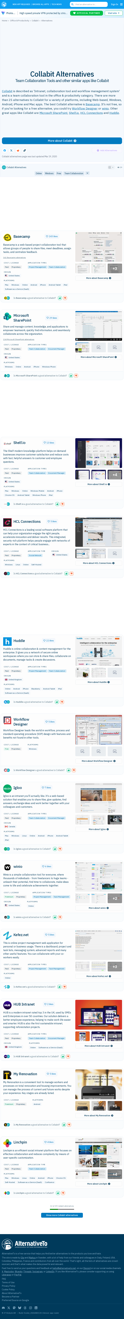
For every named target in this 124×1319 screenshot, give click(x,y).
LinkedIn (50, 1271)
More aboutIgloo (97, 829)
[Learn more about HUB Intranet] (7, 1005)
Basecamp (93, 104)
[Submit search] (72, 4)
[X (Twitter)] (8, 1307)
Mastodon (9, 1271)
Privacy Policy (8, 1285)
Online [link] (39, 173)
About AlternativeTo (11, 1293)
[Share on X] (11, 150)
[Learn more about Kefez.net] (7, 935)
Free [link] (59, 173)
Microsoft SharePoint (53, 113)
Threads (27, 1271)
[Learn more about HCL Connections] (7, 522)
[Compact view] (112, 167)
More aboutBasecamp (97, 278)
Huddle (114, 113)
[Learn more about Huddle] (7, 641)
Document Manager (56, 349)
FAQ (4, 1278)
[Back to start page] (4, 4)
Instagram (37, 1271)
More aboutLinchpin (97, 1183)
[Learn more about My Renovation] (7, 1075)
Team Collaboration (57, 267)
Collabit (7, 91)
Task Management (61, 897)
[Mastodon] (14, 1307)
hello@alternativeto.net (64, 1268)
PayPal (17, 1274)
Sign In (114, 4)
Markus (32, 1257)
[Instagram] (30, 1307)
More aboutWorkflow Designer (97, 761)
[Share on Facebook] (4, 150)
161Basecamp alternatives (14, 257)
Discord (87, 1268)
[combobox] (89, 4)
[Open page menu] (121, 4)
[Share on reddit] (18, 150)
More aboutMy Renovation (97, 1115)
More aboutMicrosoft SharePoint (97, 357)
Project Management (37, 267)
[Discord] (3, 1307)
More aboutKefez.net (97, 976)
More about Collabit (60, 140)
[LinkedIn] (36, 1307)
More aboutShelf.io (97, 484)
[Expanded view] (109, 167)
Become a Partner (10, 1296)
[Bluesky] (19, 1307)
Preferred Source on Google (15, 1300)
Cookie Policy (8, 1289)
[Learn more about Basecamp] (7, 237)
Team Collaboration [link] (73, 173)
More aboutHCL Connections (97, 563)
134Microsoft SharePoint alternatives (18, 339)
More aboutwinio (97, 908)
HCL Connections (91, 113)
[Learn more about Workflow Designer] (7, 720)
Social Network (35, 555)
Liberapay (6, 1274)
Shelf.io (74, 113)
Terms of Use (8, 1282)
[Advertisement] (62, 44)
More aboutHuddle (97, 682)
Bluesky (18, 1271)
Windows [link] (49, 173)
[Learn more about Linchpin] (7, 1143)
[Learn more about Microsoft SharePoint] (7, 316)
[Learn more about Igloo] (7, 788)
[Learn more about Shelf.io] (7, 443)
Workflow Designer (85, 108)
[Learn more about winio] (7, 867)
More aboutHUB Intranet (97, 1046)
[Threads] (25, 1307)
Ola (22, 1257)
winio (105, 108)
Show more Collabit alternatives (62, 1215)
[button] (98, 247)
